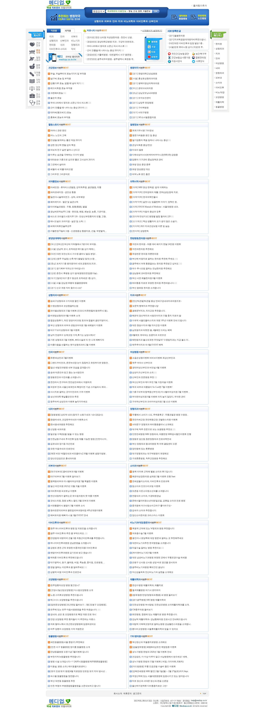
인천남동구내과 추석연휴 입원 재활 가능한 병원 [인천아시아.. (78, 439)
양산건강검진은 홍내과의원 (63, 458)
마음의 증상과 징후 (152, 211)
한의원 (219, 44)
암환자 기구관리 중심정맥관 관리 (147, 159)
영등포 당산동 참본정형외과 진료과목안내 (151, 439)
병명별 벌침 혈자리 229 (160, 216)
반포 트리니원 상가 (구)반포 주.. (189, 47)
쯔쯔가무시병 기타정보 (143, 130)
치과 (218, 53)
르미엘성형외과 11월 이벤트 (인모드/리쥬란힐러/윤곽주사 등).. (79, 311)
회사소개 (118, 693)
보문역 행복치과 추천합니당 (145, 306)
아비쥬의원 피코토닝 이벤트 (63, 491)
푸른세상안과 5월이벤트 (62, 358)
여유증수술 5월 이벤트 (142, 533)
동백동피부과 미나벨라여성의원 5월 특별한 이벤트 (74, 481)
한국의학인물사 (150, 197)
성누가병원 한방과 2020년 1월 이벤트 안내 (151, 652)
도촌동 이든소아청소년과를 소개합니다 (150, 491)
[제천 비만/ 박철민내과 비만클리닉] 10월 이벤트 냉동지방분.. (78, 453)
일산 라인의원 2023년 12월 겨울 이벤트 (68, 486)
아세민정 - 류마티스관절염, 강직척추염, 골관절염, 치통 (76, 187)
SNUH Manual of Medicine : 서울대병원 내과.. (158, 207)
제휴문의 (127, 693)
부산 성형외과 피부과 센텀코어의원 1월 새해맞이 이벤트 (76, 325)
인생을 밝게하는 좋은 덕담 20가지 (66, 140)
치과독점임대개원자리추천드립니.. (190, 39)
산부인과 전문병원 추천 (143, 377)
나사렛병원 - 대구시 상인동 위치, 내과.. (115, 42)
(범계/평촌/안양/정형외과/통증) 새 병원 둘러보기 (154, 595)
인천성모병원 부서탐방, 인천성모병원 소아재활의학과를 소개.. (161, 605)
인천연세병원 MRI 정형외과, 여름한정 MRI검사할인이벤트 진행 (161, 434)
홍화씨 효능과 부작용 (60, 117)
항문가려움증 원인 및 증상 (144, 135)
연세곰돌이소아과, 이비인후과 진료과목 (150, 481)
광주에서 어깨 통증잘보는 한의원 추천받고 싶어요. (155, 263)
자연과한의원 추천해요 (143, 249)
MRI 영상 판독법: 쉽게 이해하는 (153, 187)
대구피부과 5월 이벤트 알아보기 (65, 476)
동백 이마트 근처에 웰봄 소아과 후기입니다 (152, 471)
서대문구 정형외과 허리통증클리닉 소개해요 (152, 424)
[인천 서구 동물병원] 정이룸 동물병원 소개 (70, 647)
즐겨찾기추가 (200, 5)
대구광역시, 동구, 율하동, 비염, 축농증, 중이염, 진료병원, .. (77, 562)
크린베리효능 (56, 93)
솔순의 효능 (55, 98)
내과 (218, 68)
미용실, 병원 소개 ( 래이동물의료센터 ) (68, 666)
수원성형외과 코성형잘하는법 (64, 306)
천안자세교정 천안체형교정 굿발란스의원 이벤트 (155, 419)
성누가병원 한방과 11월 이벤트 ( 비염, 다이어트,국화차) (158, 661)
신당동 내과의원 (58, 429)
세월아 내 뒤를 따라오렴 (61, 169)
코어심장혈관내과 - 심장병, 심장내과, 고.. (114, 46)
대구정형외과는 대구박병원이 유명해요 (150, 453)
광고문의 (137, 693)
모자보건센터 (144, 98)
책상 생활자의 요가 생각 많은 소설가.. (160, 221)
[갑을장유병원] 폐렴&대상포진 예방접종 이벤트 (154, 647)
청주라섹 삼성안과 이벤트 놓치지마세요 (68, 401)
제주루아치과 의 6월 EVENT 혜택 (147, 345)
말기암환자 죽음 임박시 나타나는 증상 (150, 140)
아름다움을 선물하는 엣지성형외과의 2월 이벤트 (72, 345)
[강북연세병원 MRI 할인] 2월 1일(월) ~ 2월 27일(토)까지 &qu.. (160, 671)
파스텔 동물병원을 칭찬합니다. (64, 676)
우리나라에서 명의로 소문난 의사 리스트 (69, 103)
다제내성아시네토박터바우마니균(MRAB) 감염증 (155, 155)
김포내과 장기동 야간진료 (62, 444)
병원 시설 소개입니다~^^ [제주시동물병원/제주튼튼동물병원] (78, 661)
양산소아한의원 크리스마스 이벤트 (148, 515)
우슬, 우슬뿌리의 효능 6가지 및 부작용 (68, 73)
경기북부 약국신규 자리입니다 (71, 268)
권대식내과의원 (145, 88)
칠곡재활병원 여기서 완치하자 (146, 590)
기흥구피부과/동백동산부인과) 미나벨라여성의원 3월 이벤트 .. (161, 392)
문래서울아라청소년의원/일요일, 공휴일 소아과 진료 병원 (158, 501)
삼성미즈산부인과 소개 (143, 372)
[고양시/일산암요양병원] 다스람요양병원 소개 (72, 590)
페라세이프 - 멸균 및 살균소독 (64, 202)
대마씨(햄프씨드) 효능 (60, 112)
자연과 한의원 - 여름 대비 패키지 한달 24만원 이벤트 (156, 244)
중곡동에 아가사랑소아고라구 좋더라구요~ (152, 505)
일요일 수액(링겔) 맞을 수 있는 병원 (67, 434)
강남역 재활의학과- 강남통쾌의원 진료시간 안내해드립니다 (159, 619)
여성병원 (220, 63)
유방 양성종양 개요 (141, 169)
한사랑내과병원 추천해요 (62, 424)
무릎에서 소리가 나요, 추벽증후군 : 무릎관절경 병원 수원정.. (160, 415)
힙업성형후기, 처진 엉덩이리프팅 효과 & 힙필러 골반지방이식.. (79, 320)
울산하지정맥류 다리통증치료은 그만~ (150, 686)
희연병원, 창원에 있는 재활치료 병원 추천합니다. (154, 614)
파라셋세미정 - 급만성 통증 (63, 192)
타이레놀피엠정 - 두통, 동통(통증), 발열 (68, 207)
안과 (218, 58)
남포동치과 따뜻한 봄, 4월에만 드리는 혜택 (152, 330)
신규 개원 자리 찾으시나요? (69, 288)
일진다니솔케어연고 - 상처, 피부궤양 (68, 197)
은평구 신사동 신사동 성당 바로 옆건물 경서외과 (154, 562)
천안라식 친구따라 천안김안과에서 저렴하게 (71, 382)
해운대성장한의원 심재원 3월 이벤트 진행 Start (153, 476)
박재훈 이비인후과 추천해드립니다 (66, 557)
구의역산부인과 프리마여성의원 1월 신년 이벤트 (154, 401)
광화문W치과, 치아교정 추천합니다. (148, 311)
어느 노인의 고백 (58, 135)
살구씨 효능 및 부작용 (61, 78)
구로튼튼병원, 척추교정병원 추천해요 (149, 458)
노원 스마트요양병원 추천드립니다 (67, 595)
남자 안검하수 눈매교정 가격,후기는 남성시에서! (72, 335)
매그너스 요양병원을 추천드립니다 (66, 600)
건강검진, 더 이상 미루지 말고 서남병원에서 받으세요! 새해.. (160, 657)
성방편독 (144, 231)
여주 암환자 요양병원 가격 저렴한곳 (67, 629)
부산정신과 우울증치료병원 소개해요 (149, 642)
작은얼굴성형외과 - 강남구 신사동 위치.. (115, 55)
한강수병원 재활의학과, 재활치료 (147, 585)
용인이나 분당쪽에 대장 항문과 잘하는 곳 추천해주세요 (157, 538)
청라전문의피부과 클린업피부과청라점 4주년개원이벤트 (76, 510)
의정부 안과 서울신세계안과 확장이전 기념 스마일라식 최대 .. (78, 387)
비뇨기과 (75, 40)
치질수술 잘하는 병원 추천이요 (146, 548)
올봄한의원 (179, 35)
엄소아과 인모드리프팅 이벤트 (146, 486)
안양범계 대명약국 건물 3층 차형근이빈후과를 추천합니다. (78, 538)
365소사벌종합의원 (147, 117)
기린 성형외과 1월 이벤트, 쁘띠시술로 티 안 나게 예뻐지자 (77, 340)
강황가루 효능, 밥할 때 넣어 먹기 (66, 83)
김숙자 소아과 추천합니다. (144, 510)
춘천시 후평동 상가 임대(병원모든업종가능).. (77, 273)
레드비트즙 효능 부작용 (61, 88)
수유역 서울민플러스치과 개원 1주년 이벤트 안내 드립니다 (159, 320)
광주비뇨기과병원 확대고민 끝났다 (148, 567)
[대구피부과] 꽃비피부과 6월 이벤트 (67, 471)
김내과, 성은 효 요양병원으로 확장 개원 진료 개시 (73, 614)
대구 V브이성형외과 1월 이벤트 (65, 330)
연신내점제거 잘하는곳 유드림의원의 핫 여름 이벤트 (74, 496)
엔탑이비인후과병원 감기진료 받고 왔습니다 (71, 553)
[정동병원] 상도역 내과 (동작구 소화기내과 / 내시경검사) (77, 415)
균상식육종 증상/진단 (142, 145)
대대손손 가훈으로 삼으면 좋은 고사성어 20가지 (72, 159)
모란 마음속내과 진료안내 (62, 449)
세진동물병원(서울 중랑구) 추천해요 (67, 642)
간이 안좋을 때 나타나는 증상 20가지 (67, 107)
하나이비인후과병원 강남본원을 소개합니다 (70, 543)
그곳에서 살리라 (58, 164)
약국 (73, 49)
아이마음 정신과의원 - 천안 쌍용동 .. (116, 37)
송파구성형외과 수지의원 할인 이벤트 (68, 301)
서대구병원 (143, 112)
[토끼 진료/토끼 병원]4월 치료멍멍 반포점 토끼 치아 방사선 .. (78, 671)
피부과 (219, 78)
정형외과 (220, 73)
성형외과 (220, 48)
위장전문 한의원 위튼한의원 (145, 254)
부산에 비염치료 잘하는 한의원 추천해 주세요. (153, 259)
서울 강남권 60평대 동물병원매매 (72, 283)
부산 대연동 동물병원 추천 (62, 681)
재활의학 (220, 102)
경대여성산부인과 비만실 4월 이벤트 (149, 367)
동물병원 (220, 107)
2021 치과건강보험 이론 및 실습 (154, 226)
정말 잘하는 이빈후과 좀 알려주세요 (67, 567)
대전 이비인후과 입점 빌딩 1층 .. (189, 43)
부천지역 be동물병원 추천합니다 (65, 657)
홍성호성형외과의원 (147, 78)
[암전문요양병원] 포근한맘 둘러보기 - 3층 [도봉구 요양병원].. (78, 605)
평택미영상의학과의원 (148, 83)
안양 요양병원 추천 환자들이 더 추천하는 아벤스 (72, 619)
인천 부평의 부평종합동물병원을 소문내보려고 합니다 (75, 686)
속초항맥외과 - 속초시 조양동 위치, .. (116, 59)
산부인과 (64, 40)
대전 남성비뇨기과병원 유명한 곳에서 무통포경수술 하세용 (159, 557)
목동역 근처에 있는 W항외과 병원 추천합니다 (153, 528)
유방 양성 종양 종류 (141, 164)
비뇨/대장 (220, 92)
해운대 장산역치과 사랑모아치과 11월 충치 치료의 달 (156, 315)
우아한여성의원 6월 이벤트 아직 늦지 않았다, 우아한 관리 (158, 397)
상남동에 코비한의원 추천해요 (146, 273)
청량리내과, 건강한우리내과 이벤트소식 (69, 419)
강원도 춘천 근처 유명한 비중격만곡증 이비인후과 (73, 548)
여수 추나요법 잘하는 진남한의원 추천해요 (152, 268)
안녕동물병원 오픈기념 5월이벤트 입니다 (70, 652)
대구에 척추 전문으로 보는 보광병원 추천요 (152, 429)
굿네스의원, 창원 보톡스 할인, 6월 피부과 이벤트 (72, 501)
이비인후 (220, 87)
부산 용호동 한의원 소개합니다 (146, 288)
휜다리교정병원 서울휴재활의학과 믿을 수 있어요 (155, 629)
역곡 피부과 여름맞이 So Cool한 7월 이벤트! (152, 387)
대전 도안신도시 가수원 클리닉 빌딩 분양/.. (76, 254)
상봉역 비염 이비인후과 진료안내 (65, 572)
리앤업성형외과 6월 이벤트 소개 (65, 315)
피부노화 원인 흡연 (141, 174)
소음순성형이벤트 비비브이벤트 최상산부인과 (153, 358)
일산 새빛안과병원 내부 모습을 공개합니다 (70, 367)
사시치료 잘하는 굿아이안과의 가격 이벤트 (70, 392)
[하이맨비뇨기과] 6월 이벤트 (145, 553)
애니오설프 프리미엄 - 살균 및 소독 (66, 221)
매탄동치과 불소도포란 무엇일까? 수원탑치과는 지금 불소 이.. (160, 340)
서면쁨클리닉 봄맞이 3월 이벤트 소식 (67, 505)
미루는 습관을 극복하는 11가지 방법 (67, 155)
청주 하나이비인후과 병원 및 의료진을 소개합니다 (74, 528)
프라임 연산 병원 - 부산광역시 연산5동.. (115, 50)
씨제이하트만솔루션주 (60, 226)
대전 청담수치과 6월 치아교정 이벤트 (149, 325)
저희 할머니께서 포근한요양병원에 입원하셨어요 (73, 624)
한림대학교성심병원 (147, 73)
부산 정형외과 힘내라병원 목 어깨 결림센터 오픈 (154, 444)
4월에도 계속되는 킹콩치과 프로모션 (149, 335)
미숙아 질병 (137, 150)
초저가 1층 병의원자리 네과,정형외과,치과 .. (77, 263)
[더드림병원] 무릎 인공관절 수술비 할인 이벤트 (154, 666)
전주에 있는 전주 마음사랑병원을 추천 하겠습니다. (73, 609)
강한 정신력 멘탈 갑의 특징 (62, 145)
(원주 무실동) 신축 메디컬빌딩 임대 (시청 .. (76, 259)
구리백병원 (143, 107)
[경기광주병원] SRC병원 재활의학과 (149, 600)
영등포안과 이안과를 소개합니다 (65, 377)
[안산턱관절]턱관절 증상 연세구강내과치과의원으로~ (157, 301)
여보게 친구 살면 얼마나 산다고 (65, 150)
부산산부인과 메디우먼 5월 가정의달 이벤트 (152, 382)
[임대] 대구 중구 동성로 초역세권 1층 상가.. (76, 278)
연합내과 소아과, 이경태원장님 (146, 496)
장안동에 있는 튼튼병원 (143, 449)
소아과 (219, 82)
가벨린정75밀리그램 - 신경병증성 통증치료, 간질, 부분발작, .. (78, 231)
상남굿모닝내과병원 (147, 93)
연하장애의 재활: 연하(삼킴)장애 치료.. (161, 192)
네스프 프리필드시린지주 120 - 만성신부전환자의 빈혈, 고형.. (78, 216)
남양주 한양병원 (145, 103)
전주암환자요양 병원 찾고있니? (65, 585)
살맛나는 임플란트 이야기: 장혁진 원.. (160, 202)
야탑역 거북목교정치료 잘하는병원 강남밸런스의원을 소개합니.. (162, 624)
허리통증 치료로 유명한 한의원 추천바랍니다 (153, 283)
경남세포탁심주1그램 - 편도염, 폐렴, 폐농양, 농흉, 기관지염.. (78, 211)
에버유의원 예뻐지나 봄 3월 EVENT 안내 (69, 515)
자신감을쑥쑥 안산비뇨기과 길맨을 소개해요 (152, 572)
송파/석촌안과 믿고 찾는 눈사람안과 (67, 372)
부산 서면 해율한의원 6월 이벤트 (147, 278)
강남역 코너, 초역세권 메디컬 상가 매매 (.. (76, 249)
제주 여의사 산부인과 (142, 363)
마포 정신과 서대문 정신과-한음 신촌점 (150, 681)
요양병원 (220, 97)
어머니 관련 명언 (58, 130)
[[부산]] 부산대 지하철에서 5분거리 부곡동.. (77, 244)
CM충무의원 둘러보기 (142, 609)
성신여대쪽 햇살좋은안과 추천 (64, 397)
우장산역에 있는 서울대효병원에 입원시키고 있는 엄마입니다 (160, 676)
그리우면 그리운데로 (60, 174)
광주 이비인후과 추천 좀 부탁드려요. (67, 533)
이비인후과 (54, 49)
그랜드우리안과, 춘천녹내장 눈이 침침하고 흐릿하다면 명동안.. (80, 363)
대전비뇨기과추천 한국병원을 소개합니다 (151, 543)
